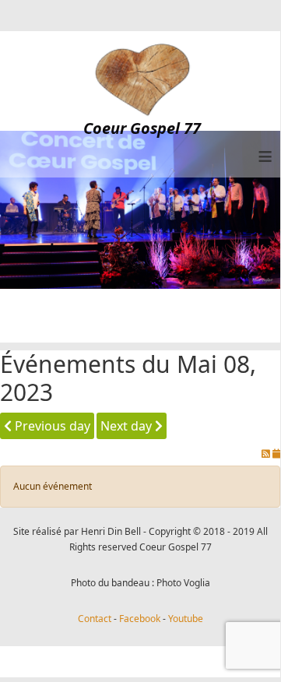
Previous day (51, 425)
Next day (127, 425)
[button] (245, 644)
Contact (94, 618)
